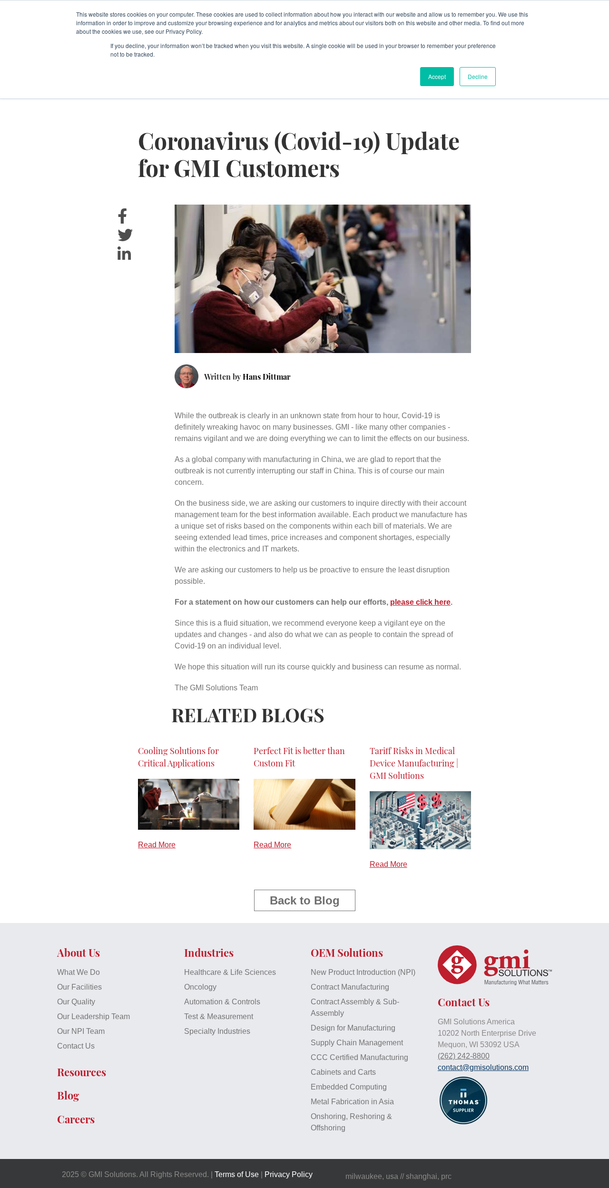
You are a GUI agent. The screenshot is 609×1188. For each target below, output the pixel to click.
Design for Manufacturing (353, 1028)
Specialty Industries (217, 1031)
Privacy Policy (289, 1174)
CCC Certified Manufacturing (359, 1057)
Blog (68, 1095)
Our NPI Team (81, 1031)
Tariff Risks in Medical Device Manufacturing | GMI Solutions (414, 763)
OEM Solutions (347, 952)
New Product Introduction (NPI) (363, 972)
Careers (76, 1119)
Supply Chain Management (357, 1043)
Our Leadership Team (93, 1016)
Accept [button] (437, 76)
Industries (209, 952)
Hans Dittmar (266, 377)
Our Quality (76, 1002)
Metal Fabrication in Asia (352, 1102)
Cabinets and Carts (343, 1072)
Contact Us (76, 1046)
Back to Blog (305, 900)
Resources (81, 1072)
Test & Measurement (218, 1016)
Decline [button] (478, 76)
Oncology (200, 987)
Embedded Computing (349, 1087)
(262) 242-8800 (464, 1056)
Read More (157, 845)
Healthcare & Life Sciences (230, 972)
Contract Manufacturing (350, 987)
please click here (420, 602)
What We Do (78, 972)
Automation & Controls (222, 1002)
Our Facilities (79, 987)
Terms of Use (237, 1174)
